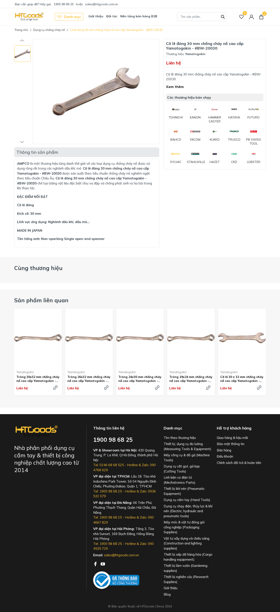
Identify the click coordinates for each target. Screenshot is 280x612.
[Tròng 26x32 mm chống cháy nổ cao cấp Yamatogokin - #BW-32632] (89, 338)
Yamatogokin (25, 372)
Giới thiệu (95, 16)
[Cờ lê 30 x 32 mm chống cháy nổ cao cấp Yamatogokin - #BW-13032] (242, 338)
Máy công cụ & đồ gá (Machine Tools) (187, 457)
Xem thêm (175, 86)
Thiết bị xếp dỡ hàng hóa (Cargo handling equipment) (188, 557)
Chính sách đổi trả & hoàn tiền (239, 463)
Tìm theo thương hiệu (180, 438)
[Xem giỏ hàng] (261, 16)
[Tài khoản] (251, 17)
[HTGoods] (29, 16)
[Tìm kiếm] (223, 16)
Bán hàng (224, 450)
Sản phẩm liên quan (41, 300)
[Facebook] (95, 563)
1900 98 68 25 (64, 4)
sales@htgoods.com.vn (101, 4)
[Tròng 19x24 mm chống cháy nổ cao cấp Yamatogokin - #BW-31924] (191, 338)
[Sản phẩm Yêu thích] (241, 17)
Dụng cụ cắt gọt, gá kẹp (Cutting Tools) (182, 468)
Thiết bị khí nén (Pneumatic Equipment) (184, 491)
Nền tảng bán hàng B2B (138, 16)
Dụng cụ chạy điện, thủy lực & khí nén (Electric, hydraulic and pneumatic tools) (188, 511)
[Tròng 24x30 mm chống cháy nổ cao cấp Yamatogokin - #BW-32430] (140, 338)
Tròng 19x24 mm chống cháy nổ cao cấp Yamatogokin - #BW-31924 (190, 379)
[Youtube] (103, 563)
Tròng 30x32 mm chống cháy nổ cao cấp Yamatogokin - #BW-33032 (38, 379)
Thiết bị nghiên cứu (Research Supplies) (186, 579)
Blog (167, 594)
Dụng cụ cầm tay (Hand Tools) (187, 500)
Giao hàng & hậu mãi (232, 438)
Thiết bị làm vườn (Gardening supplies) (185, 568)
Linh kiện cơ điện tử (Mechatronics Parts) (179, 480)
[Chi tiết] (55, 387)
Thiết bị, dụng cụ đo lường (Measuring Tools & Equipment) (187, 446)
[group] (96, 91)
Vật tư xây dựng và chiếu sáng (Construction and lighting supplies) (186, 543)
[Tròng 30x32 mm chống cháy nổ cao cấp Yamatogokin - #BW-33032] (38, 338)
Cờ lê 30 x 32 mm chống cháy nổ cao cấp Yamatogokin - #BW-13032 (241, 379)
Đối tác (111, 16)
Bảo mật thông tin (230, 444)
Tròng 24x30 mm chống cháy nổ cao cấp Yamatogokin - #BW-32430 (139, 379)
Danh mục (72, 16)
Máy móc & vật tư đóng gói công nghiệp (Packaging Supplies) (184, 527)
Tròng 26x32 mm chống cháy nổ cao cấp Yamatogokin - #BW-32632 (88, 379)
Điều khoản (225, 456)
